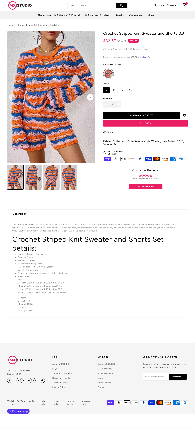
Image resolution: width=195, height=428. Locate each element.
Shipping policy (86, 402)
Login (100, 378)
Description (19, 213)
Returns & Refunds (61, 378)
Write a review (145, 186)
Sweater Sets (110, 144)
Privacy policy (57, 402)
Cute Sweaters (136, 141)
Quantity (107, 98)
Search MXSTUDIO (106, 364)
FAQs (54, 369)
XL (130, 90)
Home (10, 25)
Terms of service (71, 402)
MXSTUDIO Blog (105, 373)
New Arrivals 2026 (172, 141)
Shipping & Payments (62, 373)
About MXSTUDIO (60, 364)
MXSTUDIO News (105, 369)
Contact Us (103, 387)
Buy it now (145, 123)
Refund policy (44, 402)
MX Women (153, 141)
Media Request (104, 382)
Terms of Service (60, 382)
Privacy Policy (58, 387)
